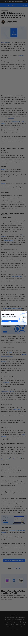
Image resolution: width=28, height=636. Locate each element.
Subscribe (9, 321)
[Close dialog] (26, 311)
